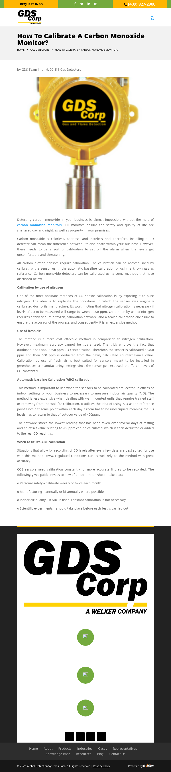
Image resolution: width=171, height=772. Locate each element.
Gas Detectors (70, 69)
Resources (83, 754)
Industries (84, 748)
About (48, 748)
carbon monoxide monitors (39, 225)
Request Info (31, 4)
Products (64, 748)
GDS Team (29, 69)
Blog (100, 754)
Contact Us (117, 754)
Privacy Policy (101, 766)
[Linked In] (89, 4)
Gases (102, 748)
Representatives (125, 748)
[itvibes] (148, 766)
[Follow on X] (80, 736)
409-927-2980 (85, 690)
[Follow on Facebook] (69, 736)
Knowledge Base (58, 754)
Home (20, 49)
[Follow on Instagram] (101, 736)
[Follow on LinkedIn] (90, 736)
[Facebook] (75, 4)
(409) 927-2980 (141, 4)
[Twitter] (81, 4)
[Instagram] (95, 4)
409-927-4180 (85, 722)
